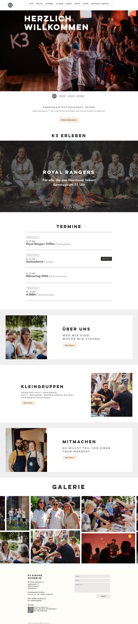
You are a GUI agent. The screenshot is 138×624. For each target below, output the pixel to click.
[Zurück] (7, 176)
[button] (40, 244)
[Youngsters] (73, 207)
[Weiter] (130, 176)
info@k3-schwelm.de (39, 598)
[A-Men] (71, 207)
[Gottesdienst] (64, 207)
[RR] (66, 207)
